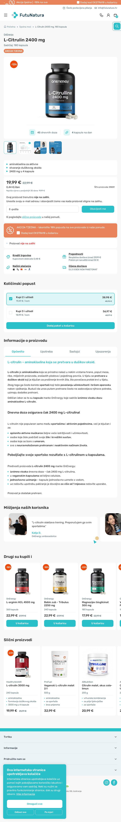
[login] (108, 15)
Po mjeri (49, 812)
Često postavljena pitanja (79, 8)
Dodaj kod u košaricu (98, 2)
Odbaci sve (20, 812)
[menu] (6, 15)
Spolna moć (25, 26)
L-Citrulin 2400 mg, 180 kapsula (51, 26)
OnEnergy (9, 34)
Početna (11, 26)
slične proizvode (31, 216)
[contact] (101, 15)
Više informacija (25, 794)
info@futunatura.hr (107, 8)
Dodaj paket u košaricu (60, 325)
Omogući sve (34, 803)
